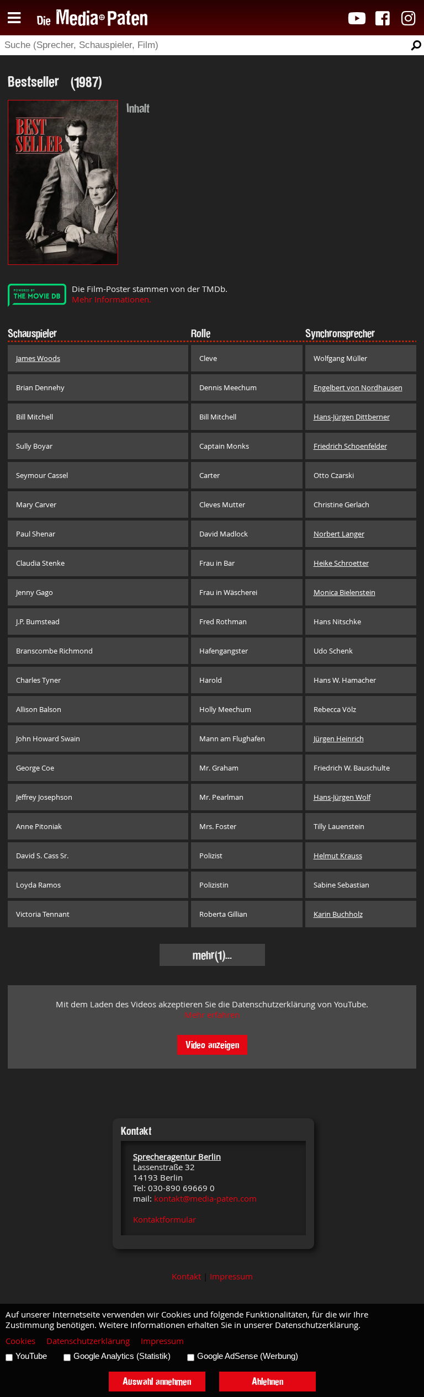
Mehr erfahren (212, 1015)
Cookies (20, 1341)
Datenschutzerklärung (88, 1341)
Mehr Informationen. (111, 299)
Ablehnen (267, 1381)
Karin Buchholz (338, 914)
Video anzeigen (212, 1044)
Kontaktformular (164, 1219)
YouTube (31, 1356)
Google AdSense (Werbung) (247, 1356)
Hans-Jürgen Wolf (342, 797)
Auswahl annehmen (157, 1381)
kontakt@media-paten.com (205, 1198)
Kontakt (186, 1276)
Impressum (231, 1276)
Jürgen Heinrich (339, 738)
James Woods (38, 358)
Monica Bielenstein (344, 592)
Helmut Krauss (338, 855)
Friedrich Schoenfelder (350, 446)
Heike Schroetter (341, 563)
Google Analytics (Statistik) (122, 1356)
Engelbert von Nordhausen (358, 387)
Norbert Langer (339, 534)
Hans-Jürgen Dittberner (352, 417)
